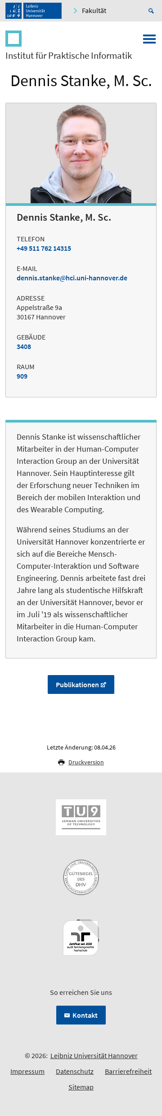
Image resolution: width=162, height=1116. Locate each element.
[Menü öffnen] (149, 42)
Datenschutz (75, 1071)
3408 (24, 346)
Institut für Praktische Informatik (68, 55)
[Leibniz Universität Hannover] (33, 11)
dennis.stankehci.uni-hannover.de (72, 277)
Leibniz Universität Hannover (94, 1055)
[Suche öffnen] (152, 11)
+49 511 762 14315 (44, 248)
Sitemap (81, 1086)
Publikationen (77, 684)
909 (22, 375)
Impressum (27, 1071)
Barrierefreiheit (128, 1071)
